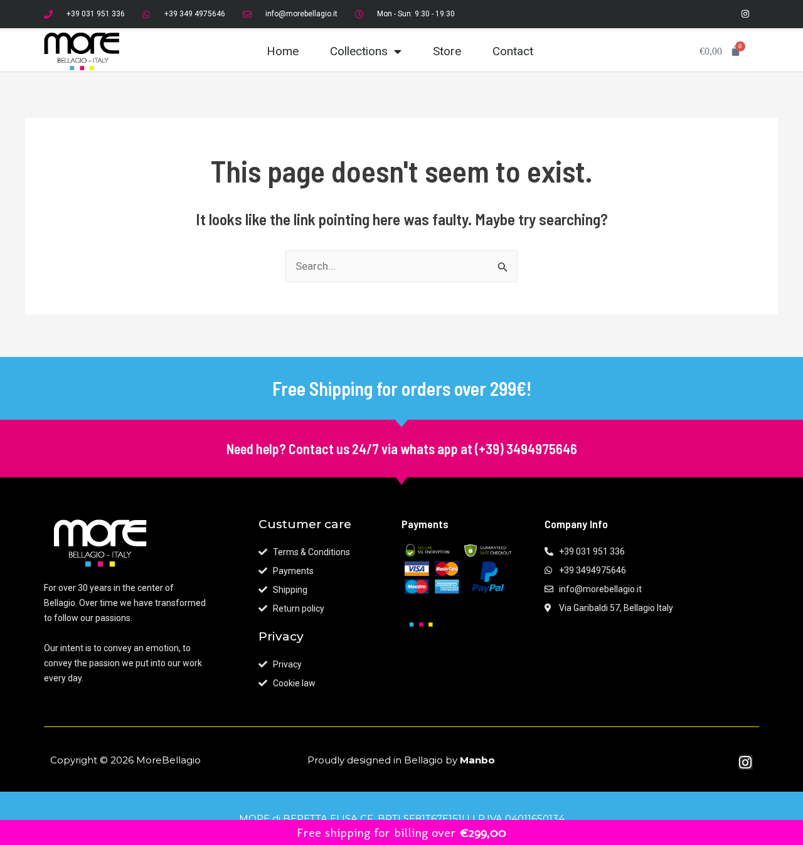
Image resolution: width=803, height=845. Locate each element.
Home (283, 51)
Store (447, 51)
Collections (359, 51)
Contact (512, 51)
